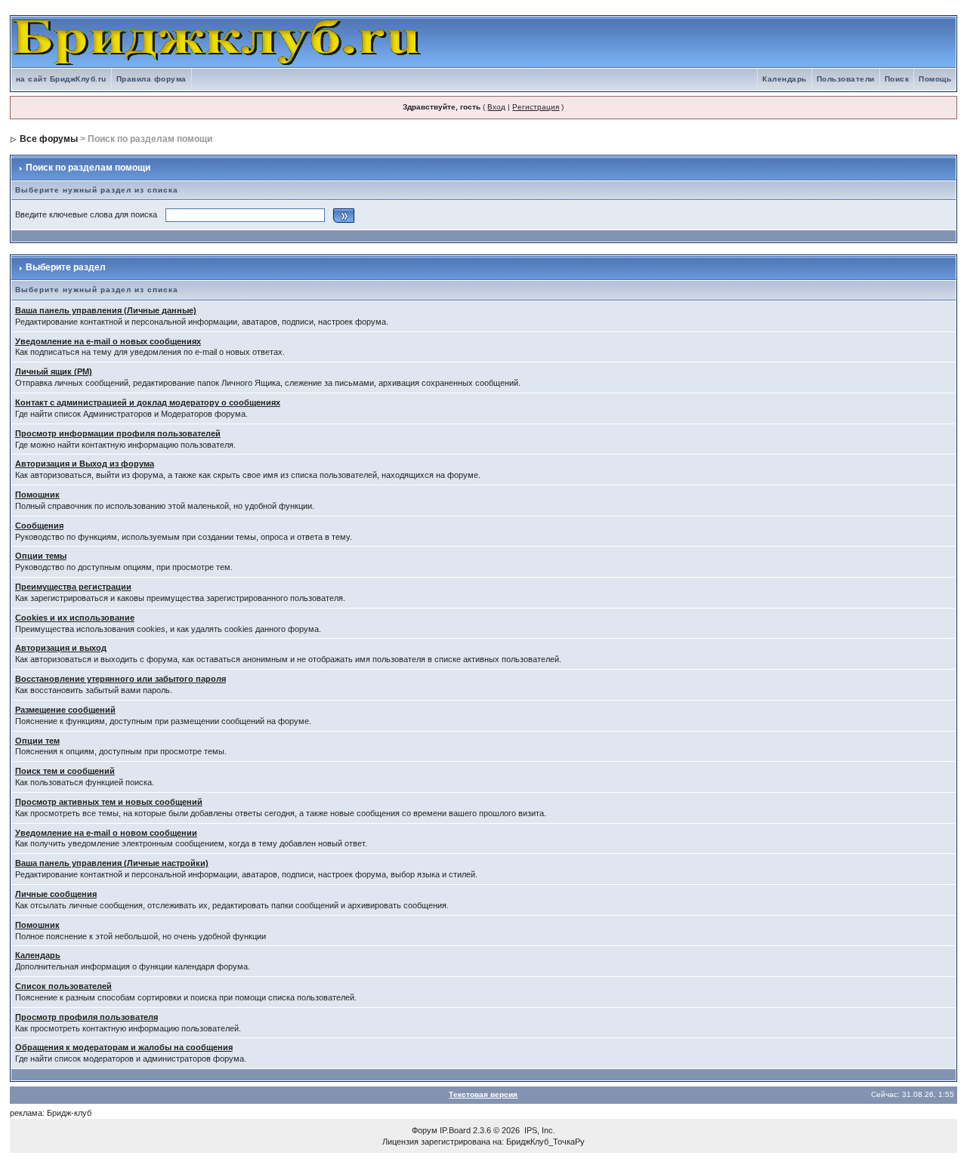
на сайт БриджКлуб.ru (61, 79)
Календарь (784, 79)
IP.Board (455, 1130)
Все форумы (49, 139)
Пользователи (846, 79)
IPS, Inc (538, 1130)
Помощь (935, 79)
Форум (424, 1130)
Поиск (897, 79)
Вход (496, 107)
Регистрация (535, 107)
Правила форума (151, 79)
